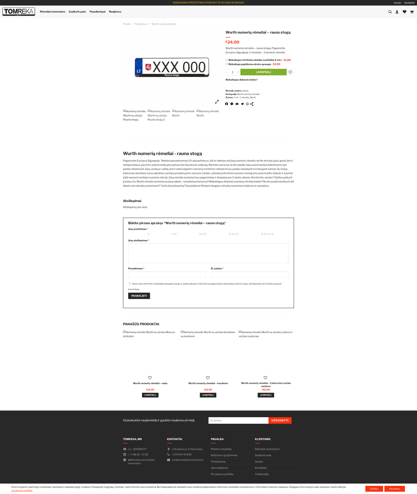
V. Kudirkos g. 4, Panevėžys (187, 449)
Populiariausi (97, 11)
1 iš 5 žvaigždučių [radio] (137, 234)
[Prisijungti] (397, 12)
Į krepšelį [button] (150, 395)
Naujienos (115, 11)
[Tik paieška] (390, 11)
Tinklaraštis (262, 474)
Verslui (397, 2)
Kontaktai (409, 2)
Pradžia (127, 23)
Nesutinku (394, 488)
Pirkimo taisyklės (221, 449)
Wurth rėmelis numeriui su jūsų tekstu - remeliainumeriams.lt (173, 181)
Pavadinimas (136, 268)
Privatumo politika (222, 474)
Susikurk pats (77, 11)
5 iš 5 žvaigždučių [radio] (250, 234)
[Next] (293, 367)
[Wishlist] (404, 12)
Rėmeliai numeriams (52, 11)
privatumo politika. (22, 490)
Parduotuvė (141, 23)
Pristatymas (218, 461)
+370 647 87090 (182, 454)
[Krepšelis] (412, 12)
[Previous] (123, 367)
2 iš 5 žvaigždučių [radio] (161, 234)
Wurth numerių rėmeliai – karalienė (208, 383)
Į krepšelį (263, 72)
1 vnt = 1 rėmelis (241, 97)
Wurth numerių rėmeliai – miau (150, 383)
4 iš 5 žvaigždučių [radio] (218, 234)
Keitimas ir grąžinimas (224, 455)
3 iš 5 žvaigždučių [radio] (188, 234)
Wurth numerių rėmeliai (163, 23)
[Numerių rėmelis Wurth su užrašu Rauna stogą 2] (159, 121)
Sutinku (374, 488)
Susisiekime (193, 185)
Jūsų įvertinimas (138, 229)
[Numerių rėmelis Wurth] (184, 121)
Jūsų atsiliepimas (138, 240)
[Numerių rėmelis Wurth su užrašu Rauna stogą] (135, 121)
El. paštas (217, 268)
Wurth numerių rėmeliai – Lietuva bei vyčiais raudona (266, 385)
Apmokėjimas (219, 467)
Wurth (253, 97)
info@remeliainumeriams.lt (187, 459)
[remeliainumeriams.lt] (18, 11)
